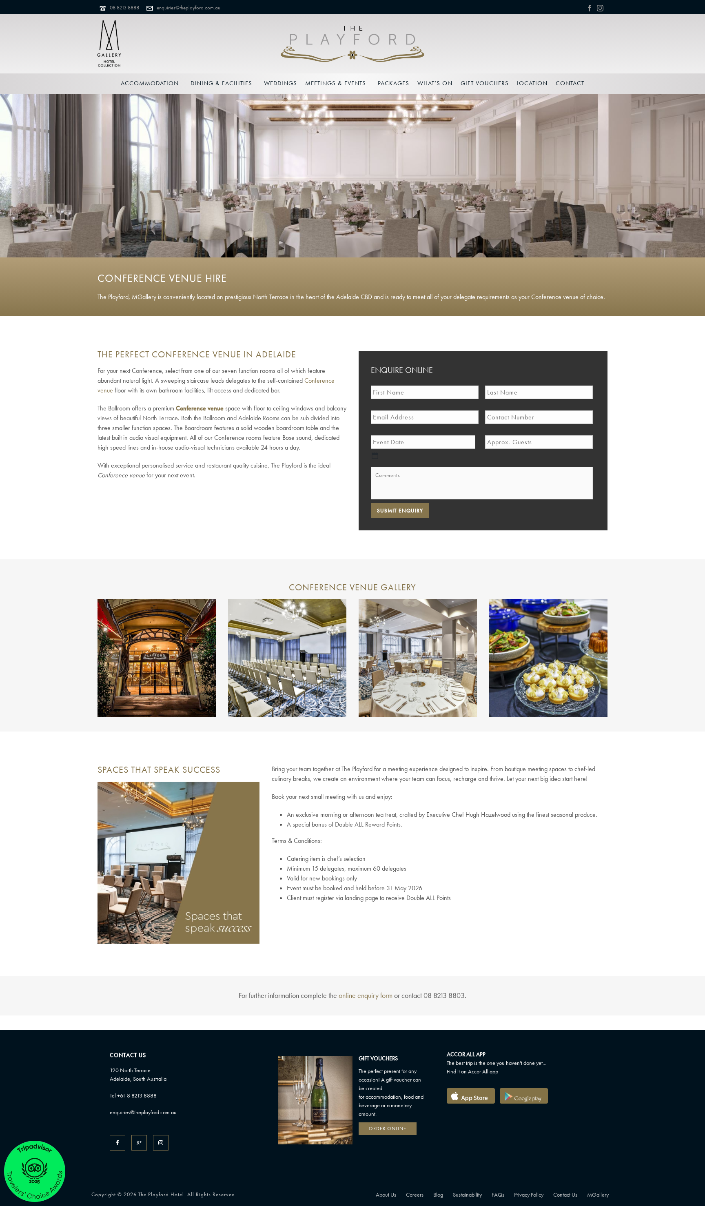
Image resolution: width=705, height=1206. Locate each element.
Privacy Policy (528, 1194)
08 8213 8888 (124, 7)
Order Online (387, 1128)
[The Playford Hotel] (352, 43)
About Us (386, 1194)
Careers (414, 1194)
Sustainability (467, 1194)
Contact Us (565, 1194)
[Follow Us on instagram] (160, 1143)
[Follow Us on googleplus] (139, 1143)
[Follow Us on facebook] (117, 1143)
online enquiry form (365, 995)
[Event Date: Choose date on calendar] (375, 456)
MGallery (598, 1194)
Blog (438, 1194)
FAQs (498, 1194)
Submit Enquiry (400, 510)
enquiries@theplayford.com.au (188, 7)
